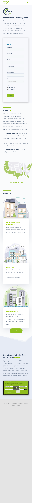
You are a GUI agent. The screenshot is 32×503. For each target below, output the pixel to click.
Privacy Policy (16, 405)
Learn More (16, 330)
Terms (25, 403)
